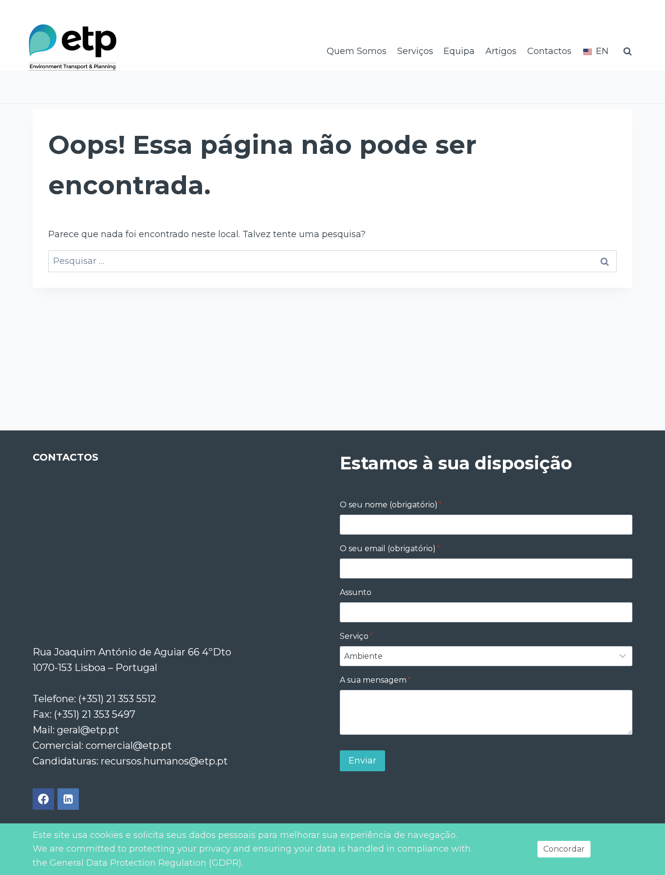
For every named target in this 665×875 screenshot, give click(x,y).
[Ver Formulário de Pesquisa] (627, 51)
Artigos (501, 51)
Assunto (355, 592)
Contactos (549, 51)
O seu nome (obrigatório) (391, 504)
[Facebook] (43, 799)
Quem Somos (357, 51)
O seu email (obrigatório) (390, 548)
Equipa (459, 51)
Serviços (415, 51)
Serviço (356, 636)
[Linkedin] (68, 799)
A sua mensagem (375, 680)
